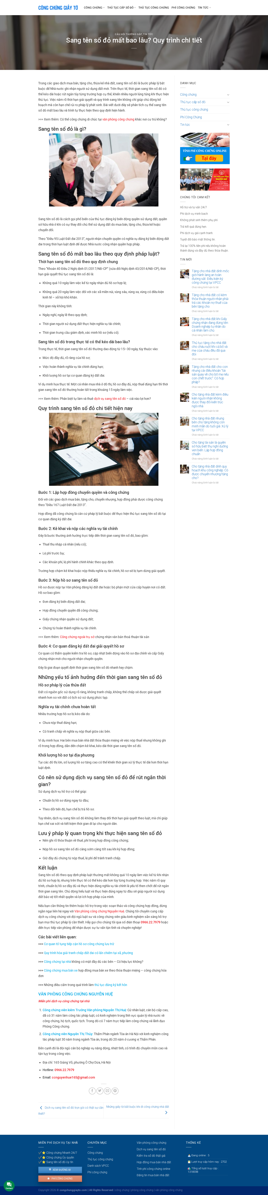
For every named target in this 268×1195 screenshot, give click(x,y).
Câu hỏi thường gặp (128, 34)
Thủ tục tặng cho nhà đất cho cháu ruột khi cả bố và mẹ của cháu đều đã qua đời (210, 348)
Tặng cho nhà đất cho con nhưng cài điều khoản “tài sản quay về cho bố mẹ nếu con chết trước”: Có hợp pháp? (210, 374)
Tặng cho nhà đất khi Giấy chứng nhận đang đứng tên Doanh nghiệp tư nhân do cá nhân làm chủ (210, 324)
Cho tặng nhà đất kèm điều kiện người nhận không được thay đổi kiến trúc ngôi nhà (210, 400)
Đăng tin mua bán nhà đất (153, 1175)
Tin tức (203, 7)
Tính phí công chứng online (153, 1169)
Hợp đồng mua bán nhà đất (154, 1162)
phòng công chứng (142, 1190)
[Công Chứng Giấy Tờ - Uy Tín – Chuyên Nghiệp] (58, 7)
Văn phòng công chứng (151, 1142)
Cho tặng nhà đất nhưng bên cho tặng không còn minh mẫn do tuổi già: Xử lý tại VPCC (210, 424)
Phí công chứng (62, 1178)
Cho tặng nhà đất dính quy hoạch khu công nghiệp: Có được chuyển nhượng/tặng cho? (210, 472)
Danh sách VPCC (98, 1165)
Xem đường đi (61, 1169)
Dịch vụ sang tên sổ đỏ (151, 1149)
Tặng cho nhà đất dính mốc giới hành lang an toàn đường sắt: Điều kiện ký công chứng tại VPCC (210, 276)
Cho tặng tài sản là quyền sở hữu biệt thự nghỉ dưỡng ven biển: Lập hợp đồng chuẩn (210, 448)
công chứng (122, 1190)
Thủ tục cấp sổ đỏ (120, 7)
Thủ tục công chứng (153, 7)
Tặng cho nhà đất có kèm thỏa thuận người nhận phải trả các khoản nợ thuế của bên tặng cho (210, 300)
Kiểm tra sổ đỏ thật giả (151, 1155)
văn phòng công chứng (168, 1190)
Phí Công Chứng (183, 7)
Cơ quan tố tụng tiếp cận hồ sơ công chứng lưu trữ (79, 944)
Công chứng (93, 7)
